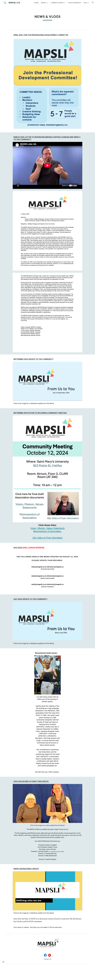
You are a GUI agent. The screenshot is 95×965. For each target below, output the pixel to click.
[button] (93, 2)
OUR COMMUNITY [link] (74, 3)
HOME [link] (36, 3)
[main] (47, 17)
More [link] (85, 3)
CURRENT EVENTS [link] (57, 3)
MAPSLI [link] (43, 3)
